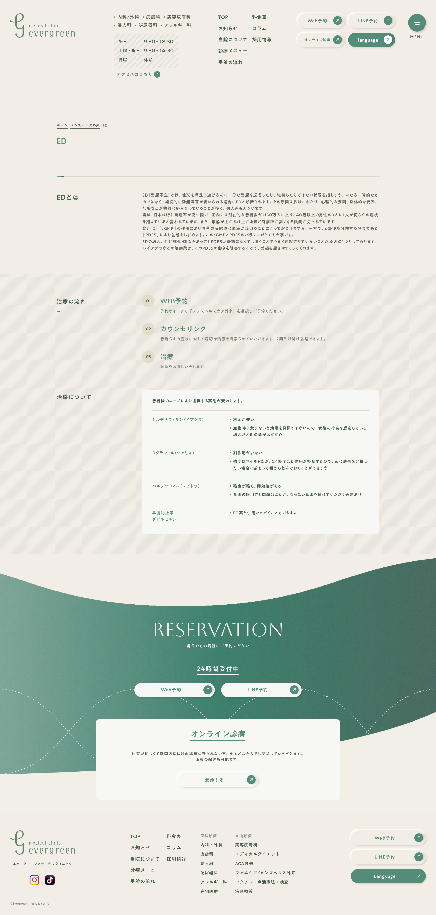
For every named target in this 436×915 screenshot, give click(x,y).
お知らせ (228, 29)
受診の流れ (230, 62)
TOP (223, 17)
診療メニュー (233, 51)
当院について (233, 40)
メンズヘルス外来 (85, 125)
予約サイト (170, 311)
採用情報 (262, 40)
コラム (259, 29)
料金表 (259, 17)
